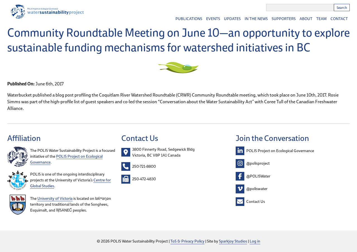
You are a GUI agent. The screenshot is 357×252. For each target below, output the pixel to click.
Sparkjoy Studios (233, 241)
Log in (255, 241)
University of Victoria (55, 198)
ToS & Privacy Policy (187, 241)
